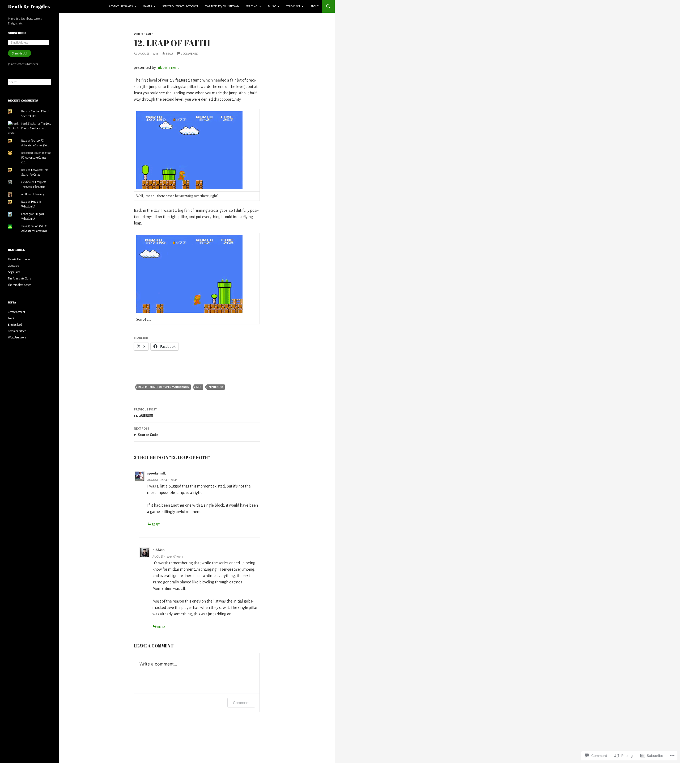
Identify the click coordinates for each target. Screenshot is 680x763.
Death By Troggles (29, 6)
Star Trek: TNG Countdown (180, 6)
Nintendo (216, 386)
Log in (11, 318)
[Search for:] (29, 82)
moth (24, 194)
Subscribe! (17, 33)
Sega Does (14, 272)
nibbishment (168, 67)
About (314, 6)
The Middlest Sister (19, 284)
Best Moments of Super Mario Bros (163, 386)
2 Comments (189, 53)
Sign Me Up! (19, 53)
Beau (169, 53)
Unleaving (38, 194)
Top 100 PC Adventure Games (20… (36, 157)
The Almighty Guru (19, 278)
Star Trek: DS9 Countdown (222, 6)
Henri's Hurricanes (19, 259)
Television (293, 6)
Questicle (13, 265)
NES (198, 386)
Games (147, 6)
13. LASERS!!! (145, 413)
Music (272, 6)
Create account (16, 311)
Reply (156, 524)
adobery (26, 213)
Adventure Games (121, 6)
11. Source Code (146, 432)
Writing (251, 6)
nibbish (158, 550)
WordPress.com (17, 337)
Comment (241, 702)
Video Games (144, 34)
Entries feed (15, 324)
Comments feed (17, 331)
